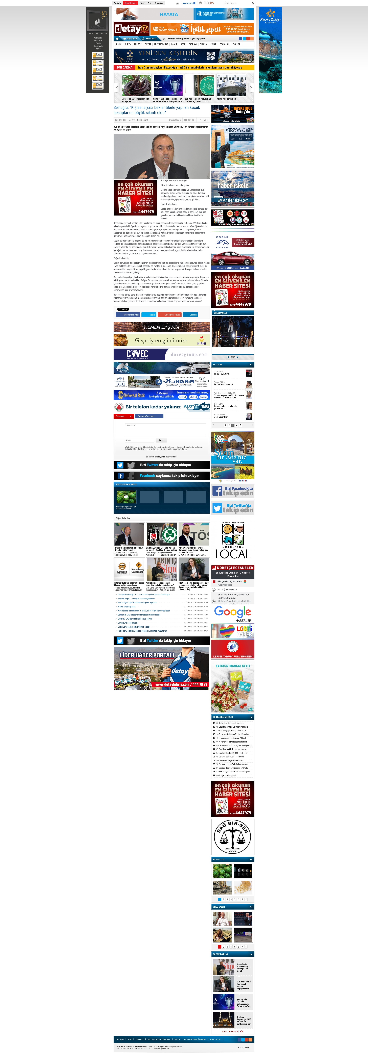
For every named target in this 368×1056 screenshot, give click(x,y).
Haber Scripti (243, 1048)
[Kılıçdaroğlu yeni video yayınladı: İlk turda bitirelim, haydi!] (243, 918)
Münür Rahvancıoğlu (227, 405)
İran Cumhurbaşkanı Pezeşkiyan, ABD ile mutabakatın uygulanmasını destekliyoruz (190, 67)
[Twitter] (120, 120)
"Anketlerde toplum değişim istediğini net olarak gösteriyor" (167, 100)
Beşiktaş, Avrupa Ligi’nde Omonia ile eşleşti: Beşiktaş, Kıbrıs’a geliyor (230, 728)
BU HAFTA (233, 1031)
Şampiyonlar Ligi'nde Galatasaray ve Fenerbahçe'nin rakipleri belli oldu (230, 766)
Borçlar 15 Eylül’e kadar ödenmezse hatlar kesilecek (139, 615)
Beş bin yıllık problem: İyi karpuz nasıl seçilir (126, 508)
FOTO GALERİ (218, 859)
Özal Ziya (229, 384)
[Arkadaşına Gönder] (189, 120)
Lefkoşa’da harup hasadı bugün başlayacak (228, 758)
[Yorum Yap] (185, 120)
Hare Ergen (220, 415)
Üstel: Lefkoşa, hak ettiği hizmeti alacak (134, 627)
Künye (142, 3)
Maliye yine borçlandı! (126, 607)
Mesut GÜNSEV (225, 394)
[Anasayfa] (117, 38)
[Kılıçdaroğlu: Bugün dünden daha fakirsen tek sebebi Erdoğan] (222, 918)
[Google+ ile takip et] (248, 38)
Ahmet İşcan (227, 373)
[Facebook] (116, 120)
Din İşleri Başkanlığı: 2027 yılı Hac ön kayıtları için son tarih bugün (230, 100)
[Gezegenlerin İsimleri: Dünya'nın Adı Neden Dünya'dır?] (243, 871)
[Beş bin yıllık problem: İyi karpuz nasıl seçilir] (222, 871)
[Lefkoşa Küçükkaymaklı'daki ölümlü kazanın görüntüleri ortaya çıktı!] (243, 935)
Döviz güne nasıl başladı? (128, 623)
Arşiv (149, 3)
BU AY (224, 1031)
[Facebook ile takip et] (240, 38)
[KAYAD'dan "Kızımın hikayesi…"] (222, 935)
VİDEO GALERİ (219, 907)
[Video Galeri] (149, 38)
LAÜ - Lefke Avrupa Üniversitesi (195, 1039)
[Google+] (124, 120)
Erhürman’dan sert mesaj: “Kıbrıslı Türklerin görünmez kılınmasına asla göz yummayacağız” (136, 100)
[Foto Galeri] (130, 38)
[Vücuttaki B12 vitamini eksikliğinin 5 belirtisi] (243, 887)
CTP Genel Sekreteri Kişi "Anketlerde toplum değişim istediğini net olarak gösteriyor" (160, 586)
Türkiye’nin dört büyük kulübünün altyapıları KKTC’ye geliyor (229, 725)
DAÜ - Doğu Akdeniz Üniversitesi (159, 1039)
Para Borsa (139, 1039)
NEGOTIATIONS (215, 1039)
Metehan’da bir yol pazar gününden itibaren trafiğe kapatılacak (230, 743)
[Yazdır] (193, 120)
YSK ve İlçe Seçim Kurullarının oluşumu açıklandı (137, 603)
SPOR (130, 1039)
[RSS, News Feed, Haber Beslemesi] (252, 38)
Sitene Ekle (159, 3)
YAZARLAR (217, 364)
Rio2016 (177, 1039)
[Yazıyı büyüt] (206, 120)
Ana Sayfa (117, 3)
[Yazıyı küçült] (199, 120)
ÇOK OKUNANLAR (220, 954)
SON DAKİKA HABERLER (223, 717)
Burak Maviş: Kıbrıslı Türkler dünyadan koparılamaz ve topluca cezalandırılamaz (231, 736)
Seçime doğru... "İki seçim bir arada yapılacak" (188, 39)
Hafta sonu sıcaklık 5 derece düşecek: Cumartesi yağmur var (142, 631)
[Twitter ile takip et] (244, 38)
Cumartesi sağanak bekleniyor (228, 760)
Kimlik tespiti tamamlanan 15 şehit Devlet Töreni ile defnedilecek (144, 611)
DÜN (241, 1031)
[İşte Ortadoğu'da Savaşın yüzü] (222, 887)
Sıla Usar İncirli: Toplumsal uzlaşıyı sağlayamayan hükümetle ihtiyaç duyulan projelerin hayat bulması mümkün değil (199, 100)
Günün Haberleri (130, 3)
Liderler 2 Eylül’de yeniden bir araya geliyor (135, 619)
